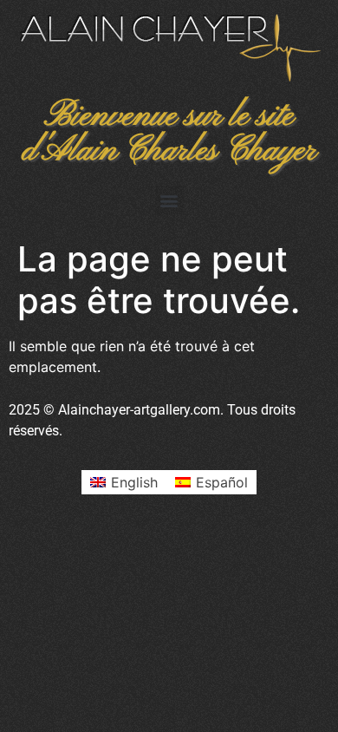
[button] (169, 200)
